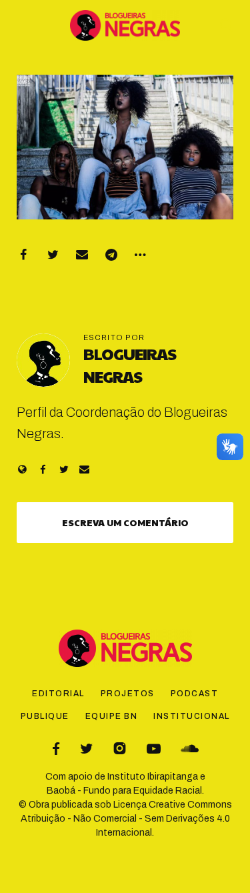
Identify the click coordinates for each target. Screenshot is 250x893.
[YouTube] (154, 749)
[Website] (22, 469)
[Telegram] (111, 255)
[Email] (82, 255)
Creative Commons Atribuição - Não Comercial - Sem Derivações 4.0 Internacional (126, 819)
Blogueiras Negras (129, 364)
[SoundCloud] (190, 749)
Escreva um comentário (125, 522)
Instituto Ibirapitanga (152, 777)
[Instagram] (120, 749)
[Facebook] (23, 255)
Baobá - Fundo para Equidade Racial (124, 791)
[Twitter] (53, 255)
